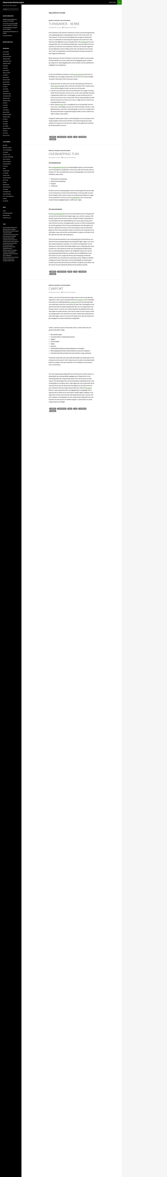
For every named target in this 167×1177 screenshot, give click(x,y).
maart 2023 (6, 77)
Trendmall (5, 189)
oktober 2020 (6, 117)
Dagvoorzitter (15, 234)
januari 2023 (6, 82)
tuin (75, 137)
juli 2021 (5, 103)
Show (8, 245)
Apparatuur (14, 227)
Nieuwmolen (6, 170)
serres (56, 86)
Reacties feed (6, 215)
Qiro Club (5, 180)
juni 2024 (5, 65)
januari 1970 (6, 135)
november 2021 (7, 96)
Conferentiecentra (7, 234)
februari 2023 (6, 79)
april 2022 (5, 89)
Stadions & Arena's (7, 250)
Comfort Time (6, 154)
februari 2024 (6, 72)
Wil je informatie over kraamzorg (10, 257)
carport (52, 137)
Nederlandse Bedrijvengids (13, 2)
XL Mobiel (5, 201)
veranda (52, 139)
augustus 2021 (6, 100)
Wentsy (5, 198)
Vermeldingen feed (7, 213)
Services (5, 245)
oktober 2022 (6, 84)
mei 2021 (5, 107)
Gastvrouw (10, 241)
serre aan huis (78, 74)
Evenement (5, 239)
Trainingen (14, 250)
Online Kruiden (7, 177)
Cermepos (5, 152)
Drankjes (14, 236)
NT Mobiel (5, 173)
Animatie (9, 227)
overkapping (62, 137)
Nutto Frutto (6, 175)
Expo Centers (11, 239)
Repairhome (6, 184)
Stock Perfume (6, 187)
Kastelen (5, 243)
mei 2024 (5, 68)
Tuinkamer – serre (64, 24)
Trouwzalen (5, 253)
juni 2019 (5, 133)
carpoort (80, 300)
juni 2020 (5, 121)
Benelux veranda (54, 20)
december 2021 (7, 93)
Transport (5, 252)
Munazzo (5, 166)
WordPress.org (7, 217)
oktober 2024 (6, 59)
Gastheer (5, 241)
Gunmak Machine (7, 35)
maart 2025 (6, 52)
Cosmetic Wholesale (8, 157)
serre (61, 104)
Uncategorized (65, 20)
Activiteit (5, 227)
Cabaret (17, 231)
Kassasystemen (7, 163)
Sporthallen (5, 248)
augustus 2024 (6, 63)
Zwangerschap (10, 258)
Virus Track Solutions (8, 196)
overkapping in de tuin (59, 167)
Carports (73, 302)
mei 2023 (5, 75)
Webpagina (8, 255)
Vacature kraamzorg (13, 253)
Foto (16, 239)
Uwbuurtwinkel (7, 194)
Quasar (5, 182)
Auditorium (5, 229)
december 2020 (7, 114)
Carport (56, 289)
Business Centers (10, 231)
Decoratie (8, 236)
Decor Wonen (6, 159)
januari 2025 (6, 54)
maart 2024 (6, 70)
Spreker (10, 248)
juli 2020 (5, 119)
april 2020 (5, 126)
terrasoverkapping (58, 214)
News (4, 168)
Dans (4, 236)
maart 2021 (6, 110)
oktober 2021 (6, 98)
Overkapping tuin (64, 154)
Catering (5, 232)
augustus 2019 (6, 128)
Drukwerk (5, 238)
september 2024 (7, 61)
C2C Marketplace (7, 150)
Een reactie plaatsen (70, 27)
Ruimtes (15, 243)
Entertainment (11, 238)
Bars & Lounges (12, 229)
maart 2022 (6, 91)
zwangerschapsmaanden (8, 260)
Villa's (4, 255)
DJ (11, 236)
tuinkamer (84, 42)
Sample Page (112, 2)
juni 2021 (5, 105)
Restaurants (10, 243)
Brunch (4, 231)
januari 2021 (6, 112)
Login (4, 210)
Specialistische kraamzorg (9, 246)
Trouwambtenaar (11, 252)
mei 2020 (5, 123)
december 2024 (7, 56)
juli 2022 (5, 86)
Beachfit (5, 145)
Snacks (11, 245)
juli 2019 (5, 130)
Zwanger (5, 258)
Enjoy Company (7, 161)
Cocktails (9, 232)
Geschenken (16, 241)
